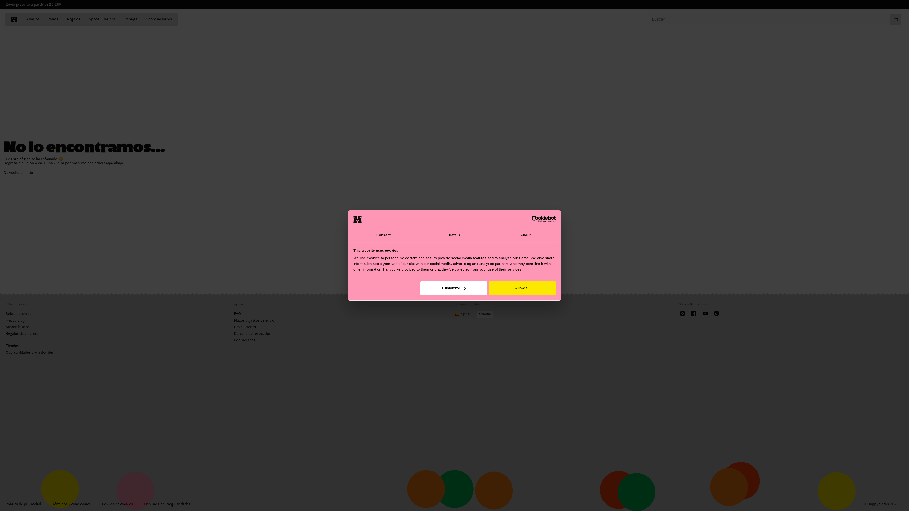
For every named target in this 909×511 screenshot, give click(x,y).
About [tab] (525, 235)
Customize (451, 288)
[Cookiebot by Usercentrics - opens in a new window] (535, 219)
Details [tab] (454, 235)
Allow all (522, 288)
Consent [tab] (383, 235)
